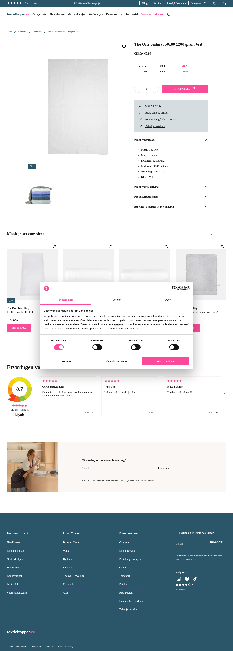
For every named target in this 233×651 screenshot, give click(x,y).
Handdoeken (14, 542)
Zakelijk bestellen (176, 3)
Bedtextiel (12, 584)
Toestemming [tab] (65, 299)
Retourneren (126, 592)
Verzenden (125, 575)
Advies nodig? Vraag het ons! (161, 119)
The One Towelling (73, 575)
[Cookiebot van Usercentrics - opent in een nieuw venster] (175, 288)
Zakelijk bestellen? (155, 126)
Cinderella (68, 584)
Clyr (65, 592)
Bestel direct (19, 327)
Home (9, 32)
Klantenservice (127, 550)
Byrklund (68, 559)
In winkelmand (182, 88)
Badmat (154, 155)
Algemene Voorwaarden (16, 646)
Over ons (124, 542)
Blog (145, 3)
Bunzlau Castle (71, 542)
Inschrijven (164, 468)
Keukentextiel (14, 575)
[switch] (97, 347)
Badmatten (22, 32)
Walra (66, 550)
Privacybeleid (35, 646)
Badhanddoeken (15, 550)
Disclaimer (49, 646)
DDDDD (68, 567)
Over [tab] (168, 299)
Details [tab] (116, 299)
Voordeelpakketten (17, 592)
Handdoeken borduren (131, 601)
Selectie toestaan (116, 361)
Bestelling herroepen (130, 559)
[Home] (14, 14)
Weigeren (67, 361)
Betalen (123, 584)
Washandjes (13, 567)
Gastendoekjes (15, 559)
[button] (199, 3)
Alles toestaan (165, 361)
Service (157, 3)
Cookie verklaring (65, 646)
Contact (123, 567)
